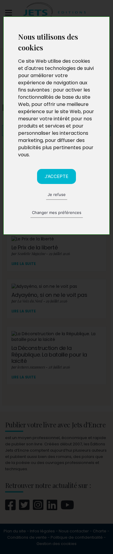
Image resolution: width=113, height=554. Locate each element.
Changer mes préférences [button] (56, 212)
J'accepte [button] (56, 176)
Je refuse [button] (57, 194)
